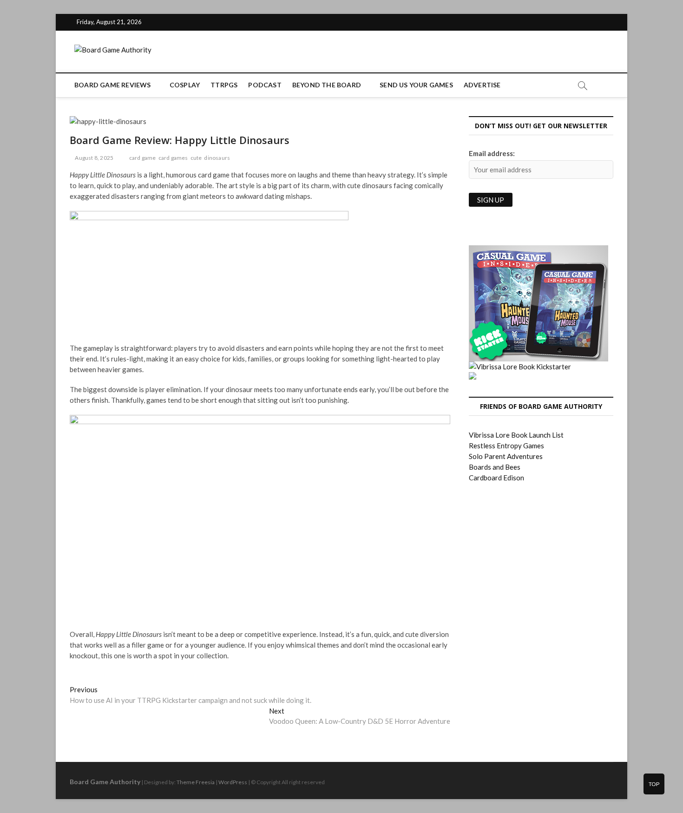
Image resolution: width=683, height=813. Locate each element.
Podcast (264, 85)
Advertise (482, 85)
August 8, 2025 (93, 157)
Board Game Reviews (112, 85)
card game (142, 157)
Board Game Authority (105, 782)
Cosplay (185, 85)
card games (173, 157)
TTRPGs (223, 85)
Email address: (492, 153)
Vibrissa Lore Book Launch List (516, 435)
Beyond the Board (326, 85)
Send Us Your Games (416, 85)
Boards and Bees (494, 467)
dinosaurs (217, 157)
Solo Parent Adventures (506, 456)
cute (196, 157)
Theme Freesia (196, 782)
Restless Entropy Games (506, 445)
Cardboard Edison (496, 477)
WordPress (232, 782)
